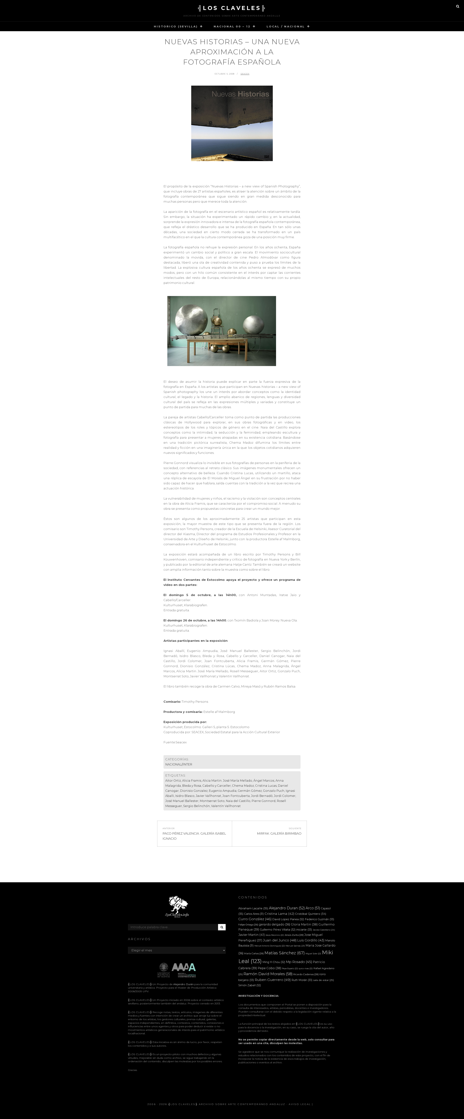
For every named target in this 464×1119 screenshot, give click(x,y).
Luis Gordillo (310, 940)
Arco (313, 908)
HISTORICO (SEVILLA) (176, 26)
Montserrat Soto (212, 801)
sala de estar (323, 980)
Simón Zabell (249, 985)
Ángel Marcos (263, 780)
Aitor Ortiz (173, 780)
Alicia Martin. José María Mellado (227, 780)
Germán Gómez (250, 790)
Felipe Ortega (248, 924)
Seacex (245, 74)
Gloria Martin (304, 924)
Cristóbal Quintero (310, 913)
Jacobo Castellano (324, 930)
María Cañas (254, 953)
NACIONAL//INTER (178, 764)
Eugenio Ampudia (223, 790)
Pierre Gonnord (264, 801)
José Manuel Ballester (181, 801)
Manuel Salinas (295, 946)
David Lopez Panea (288, 919)
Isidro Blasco (184, 796)
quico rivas (306, 968)
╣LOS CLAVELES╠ (232, 8)
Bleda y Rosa (191, 785)
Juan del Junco (280, 940)
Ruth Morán (301, 980)
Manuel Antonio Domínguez (269, 946)
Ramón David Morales (268, 974)
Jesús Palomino (275, 935)
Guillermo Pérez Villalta (278, 929)
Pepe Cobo (269, 968)
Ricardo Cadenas (306, 974)
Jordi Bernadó (262, 796)
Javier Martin (251, 935)
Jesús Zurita (294, 934)
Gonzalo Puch (273, 790)
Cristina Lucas (266, 785)
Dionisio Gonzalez (194, 790)
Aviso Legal (300, 1104)
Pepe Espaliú (290, 968)
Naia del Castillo (238, 801)
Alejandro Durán (183, 984)
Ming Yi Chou (273, 962)
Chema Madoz (243, 785)
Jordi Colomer (284, 796)
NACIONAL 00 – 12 (232, 26)
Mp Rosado (299, 962)
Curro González (255, 919)
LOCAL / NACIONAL (286, 26)
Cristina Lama (279, 913)
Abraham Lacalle (253, 908)
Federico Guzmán (319, 919)
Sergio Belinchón (196, 806)
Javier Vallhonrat (208, 796)
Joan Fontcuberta (236, 796)
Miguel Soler (313, 953)
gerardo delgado (274, 924)
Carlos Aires (254, 913)
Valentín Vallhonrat (226, 806)
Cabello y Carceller (216, 785)
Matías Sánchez (284, 952)
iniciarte (304, 929)
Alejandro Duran (287, 908)
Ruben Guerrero (273, 980)
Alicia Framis (191, 780)
